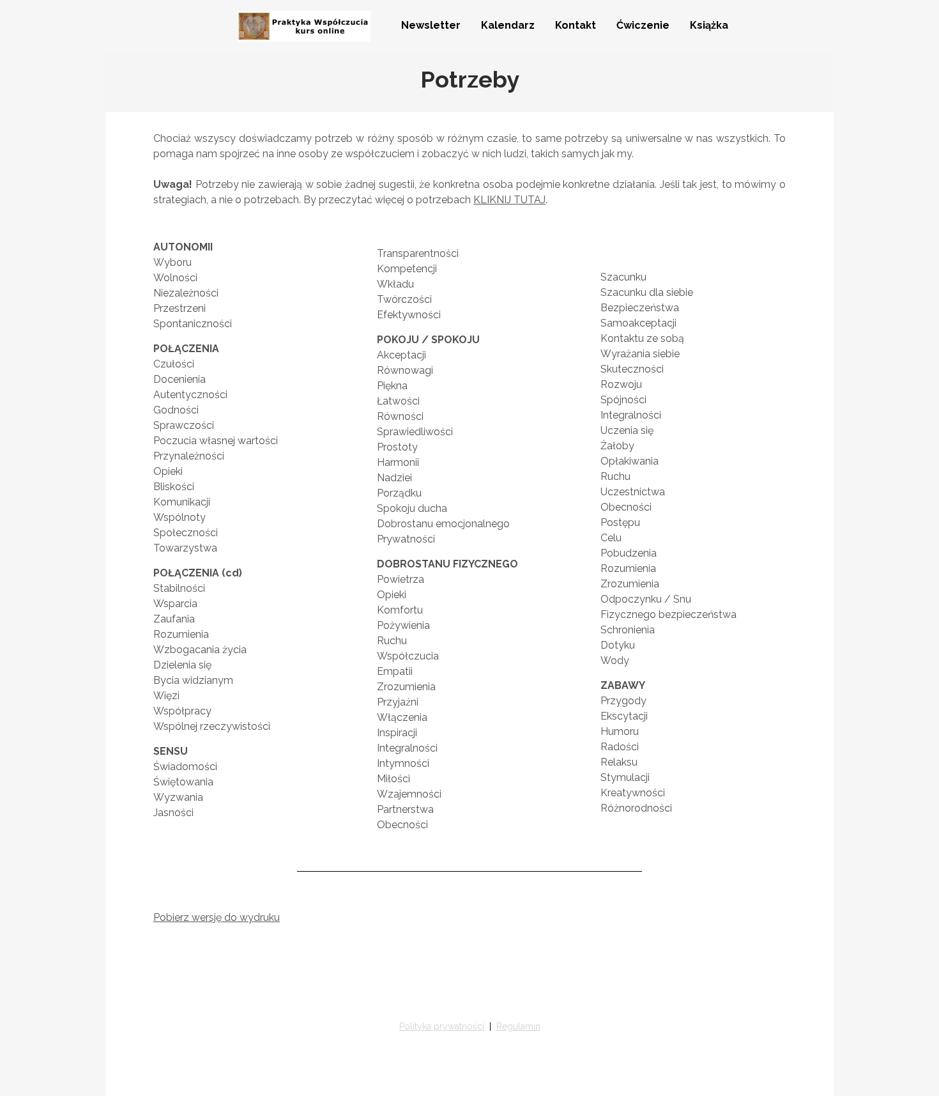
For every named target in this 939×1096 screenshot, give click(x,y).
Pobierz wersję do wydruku (216, 917)
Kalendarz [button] (508, 25)
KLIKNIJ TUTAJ (509, 200)
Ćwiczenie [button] (642, 25)
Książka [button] (709, 25)
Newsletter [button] (431, 25)
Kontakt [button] (575, 25)
